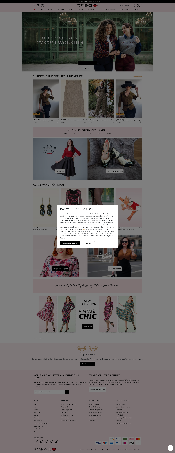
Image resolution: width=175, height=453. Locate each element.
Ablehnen (88, 243)
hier (84, 229)
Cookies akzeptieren (70, 243)
